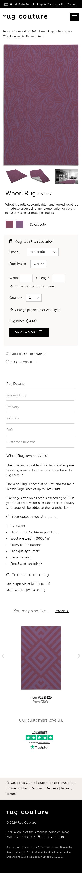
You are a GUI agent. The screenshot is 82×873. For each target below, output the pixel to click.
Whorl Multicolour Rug (28, 36)
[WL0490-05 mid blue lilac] (20, 224)
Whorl (7, 36)
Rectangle (64, 31)
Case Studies (18, 788)
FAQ (9, 429)
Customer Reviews (21, 442)
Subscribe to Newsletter (56, 783)
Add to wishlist (23, 362)
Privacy (66, 788)
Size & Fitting (16, 395)
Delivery (12, 406)
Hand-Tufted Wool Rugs (39, 31)
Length (45, 278)
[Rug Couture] (25, 16)
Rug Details (15, 383)
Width (13, 278)
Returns (12, 418)
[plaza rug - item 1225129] (41, 658)
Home (7, 31)
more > (62, 611)
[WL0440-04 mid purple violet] (9, 224)
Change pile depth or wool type (37, 310)
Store (17, 31)
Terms (11, 794)
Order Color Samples (28, 354)
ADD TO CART (26, 332)
